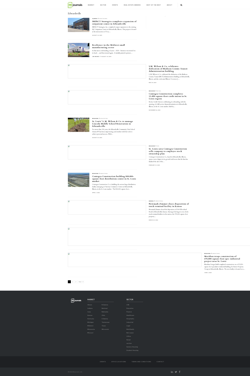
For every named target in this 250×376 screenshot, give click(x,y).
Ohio (103, 315)
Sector (103, 5)
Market (91, 5)
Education (104, 118)
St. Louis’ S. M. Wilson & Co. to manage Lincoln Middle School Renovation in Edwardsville (112, 124)
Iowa (89, 312)
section (129, 343)
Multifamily (130, 329)
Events (115, 5)
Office (128, 336)
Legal (128, 326)
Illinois (94, 18)
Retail (128, 340)
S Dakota (105, 319)
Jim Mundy (96, 56)
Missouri (95, 118)
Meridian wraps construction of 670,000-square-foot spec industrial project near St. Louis (222, 259)
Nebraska (105, 312)
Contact (160, 361)
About (169, 5)
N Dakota (105, 305)
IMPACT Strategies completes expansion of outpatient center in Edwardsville (114, 22)
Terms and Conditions (141, 361)
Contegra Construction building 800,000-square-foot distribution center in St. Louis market (114, 179)
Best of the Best (154, 5)
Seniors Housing (132, 347)
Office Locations (118, 361)
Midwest (90, 326)
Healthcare (103, 18)
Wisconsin (105, 329)
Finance (129, 312)
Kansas (89, 315)
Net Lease (130, 333)
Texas (104, 326)
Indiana (90, 308)
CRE (127, 305)
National (105, 308)
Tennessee (105, 322)
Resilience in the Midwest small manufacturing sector (108, 46)
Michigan (90, 322)
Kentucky (90, 319)
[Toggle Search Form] (181, 5)
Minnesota (91, 329)
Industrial (104, 173)
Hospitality (130, 319)
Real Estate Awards (132, 5)
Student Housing (132, 350)
